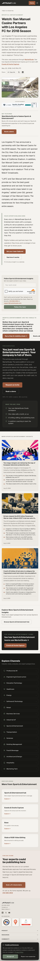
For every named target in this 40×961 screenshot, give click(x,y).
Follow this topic (20, 307)
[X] (6, 912)
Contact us (5, 907)
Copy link (12, 72)
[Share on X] (18, 72)
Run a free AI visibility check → (16, 336)
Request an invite (12, 385)
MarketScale (29, 59)
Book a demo (9, 132)
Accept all (10, 956)
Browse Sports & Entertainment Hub (16, 622)
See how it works (13, 257)
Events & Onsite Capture (10, 64)
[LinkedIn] (2, 913)
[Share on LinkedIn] (22, 72)
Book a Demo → (6, 909)
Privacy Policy (19, 952)
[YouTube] (9, 913)
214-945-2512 (13, 301)
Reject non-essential (28, 956)
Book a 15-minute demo (14, 885)
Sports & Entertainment (12, 15)
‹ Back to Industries (7, 11)
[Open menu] (37, 3)
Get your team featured (15, 251)
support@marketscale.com (12, 303)
